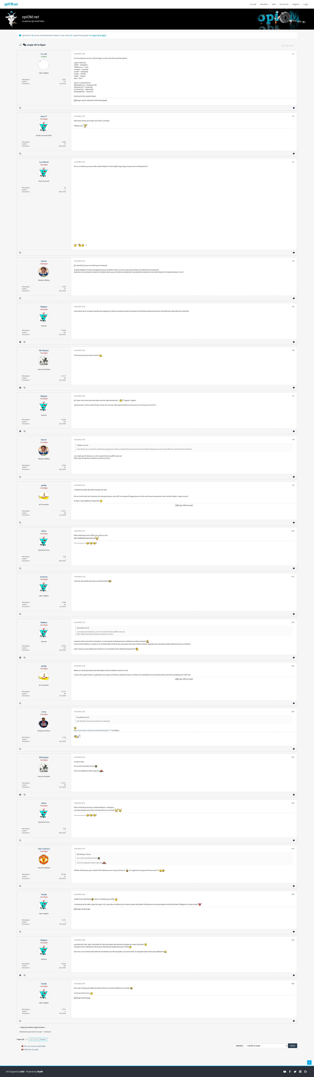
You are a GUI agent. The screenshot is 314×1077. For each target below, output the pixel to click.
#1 (293, 54)
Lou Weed (43, 162)
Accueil (253, 4)
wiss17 (44, 116)
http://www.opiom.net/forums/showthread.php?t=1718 (93, 730)
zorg (44, 712)
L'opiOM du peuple (80, 35)
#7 (293, 396)
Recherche (284, 4)
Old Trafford (44, 849)
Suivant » (43, 1039)
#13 (293, 666)
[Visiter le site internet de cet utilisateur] (20, 342)
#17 (293, 849)
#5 (293, 306)
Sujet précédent (27, 1027)
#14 (293, 711)
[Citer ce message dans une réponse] (294, 108)
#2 (293, 116)
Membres (264, 4)
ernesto (44, 577)
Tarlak (44, 894)
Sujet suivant (39, 1027)
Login (305, 4)
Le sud (44, 54)
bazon (44, 261)
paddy (43, 485)
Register (295, 4)
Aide (274, 4)
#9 (293, 485)
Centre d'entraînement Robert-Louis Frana (52, 35)
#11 (293, 577)
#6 (293, 350)
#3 (293, 162)
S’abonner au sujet (31, 1049)
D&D (22, 1071)
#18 (293, 894)
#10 (293, 531)
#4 (293, 261)
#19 (293, 940)
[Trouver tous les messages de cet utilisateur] (20, 108)
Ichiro (43, 531)
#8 (293, 439)
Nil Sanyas (44, 350)
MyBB (40, 1071)
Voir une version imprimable (34, 1046)
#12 (293, 622)
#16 (293, 803)
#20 (293, 983)
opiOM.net (11, 4)
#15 (293, 757)
